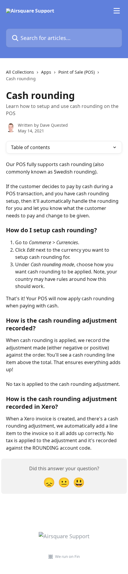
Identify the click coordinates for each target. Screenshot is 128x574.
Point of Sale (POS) (76, 72)
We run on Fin (67, 556)
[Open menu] (116, 10)
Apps (46, 72)
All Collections (20, 72)
